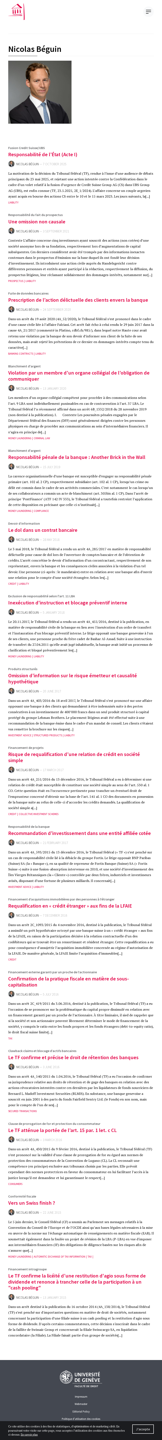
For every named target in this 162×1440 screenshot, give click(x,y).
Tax (10, 1038)
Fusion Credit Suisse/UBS (26, 148)
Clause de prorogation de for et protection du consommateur (54, 1124)
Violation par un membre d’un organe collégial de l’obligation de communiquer (79, 375)
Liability (13, 202)
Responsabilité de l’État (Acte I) (42, 154)
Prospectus (15, 281)
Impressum (81, 1396)
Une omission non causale (36, 221)
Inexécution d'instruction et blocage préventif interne (67, 602)
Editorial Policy (81, 1411)
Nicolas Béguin (27, 164)
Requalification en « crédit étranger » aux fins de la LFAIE (70, 906)
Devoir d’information (24, 523)
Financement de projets (25, 748)
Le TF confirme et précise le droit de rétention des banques (73, 1057)
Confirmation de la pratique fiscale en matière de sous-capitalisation (68, 981)
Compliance (41, 510)
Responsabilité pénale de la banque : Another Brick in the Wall (76, 457)
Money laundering (19, 438)
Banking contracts (20, 353)
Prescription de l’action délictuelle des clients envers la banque (78, 300)
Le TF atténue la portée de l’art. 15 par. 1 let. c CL (62, 1130)
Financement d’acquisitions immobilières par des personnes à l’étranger (61, 899)
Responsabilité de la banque (29, 826)
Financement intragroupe (27, 1269)
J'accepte (143, 1429)
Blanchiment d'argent (24, 366)
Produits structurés (22, 669)
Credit (12, 583)
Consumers (15, 1184)
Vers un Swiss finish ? (31, 1203)
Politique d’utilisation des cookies (81, 1418)
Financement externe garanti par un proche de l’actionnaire (52, 972)
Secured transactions (22, 1111)
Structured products (48, 735)
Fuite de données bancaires (28, 293)
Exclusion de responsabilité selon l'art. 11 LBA (41, 596)
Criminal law (42, 438)
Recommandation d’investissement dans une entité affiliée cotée (79, 833)
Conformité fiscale (22, 1196)
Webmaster (81, 1404)
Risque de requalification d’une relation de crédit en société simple (74, 757)
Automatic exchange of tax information (59, 1256)
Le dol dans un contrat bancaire (42, 530)
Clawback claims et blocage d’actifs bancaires (42, 1051)
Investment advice (19, 735)
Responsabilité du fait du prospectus (35, 215)
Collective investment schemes (38, 814)
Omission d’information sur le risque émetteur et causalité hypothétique (72, 678)
